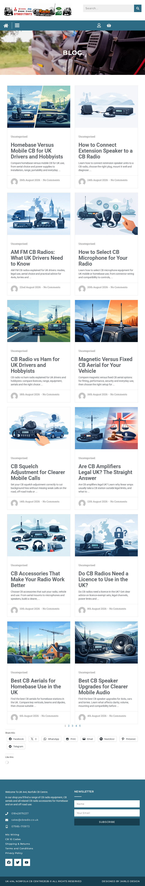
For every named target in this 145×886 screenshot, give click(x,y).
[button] (17, 25)
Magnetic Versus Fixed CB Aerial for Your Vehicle (105, 365)
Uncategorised (19, 136)
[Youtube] (26, 862)
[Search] (137, 8)
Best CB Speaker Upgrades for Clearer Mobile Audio (103, 686)
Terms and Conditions (19, 848)
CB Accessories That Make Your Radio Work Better (38, 579)
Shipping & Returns (17, 843)
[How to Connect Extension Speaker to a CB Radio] (106, 106)
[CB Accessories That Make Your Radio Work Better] (38, 535)
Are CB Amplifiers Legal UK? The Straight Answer (105, 472)
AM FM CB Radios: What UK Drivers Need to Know (37, 258)
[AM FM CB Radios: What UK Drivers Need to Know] (38, 213)
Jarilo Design (130, 881)
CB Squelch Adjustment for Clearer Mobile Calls (38, 472)
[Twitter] (17, 862)
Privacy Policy (13, 853)
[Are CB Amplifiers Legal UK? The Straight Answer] (106, 428)
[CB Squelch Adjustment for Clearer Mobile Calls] (38, 428)
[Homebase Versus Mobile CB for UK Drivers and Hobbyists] (38, 106)
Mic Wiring (12, 834)
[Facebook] (8, 862)
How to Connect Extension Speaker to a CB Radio (106, 151)
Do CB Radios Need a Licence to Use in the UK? (103, 579)
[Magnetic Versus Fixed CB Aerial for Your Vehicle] (106, 320)
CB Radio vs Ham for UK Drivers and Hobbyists (35, 365)
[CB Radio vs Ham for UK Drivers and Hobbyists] (38, 320)
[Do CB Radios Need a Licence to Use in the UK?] (106, 535)
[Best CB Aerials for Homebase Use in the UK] (38, 642)
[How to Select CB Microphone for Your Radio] (106, 213)
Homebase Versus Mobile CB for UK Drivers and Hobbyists (37, 151)
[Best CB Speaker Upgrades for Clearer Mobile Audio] (106, 642)
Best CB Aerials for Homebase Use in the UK (36, 686)
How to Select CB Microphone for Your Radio (103, 258)
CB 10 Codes (13, 839)
